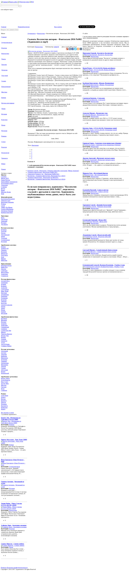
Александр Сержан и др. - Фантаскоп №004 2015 (43, 174)
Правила (3, 567)
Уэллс (3, 342)
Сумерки (4, 187)
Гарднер (3, 387)
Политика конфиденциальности (17, 567)
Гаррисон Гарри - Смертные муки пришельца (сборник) (102, 143)
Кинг (2, 217)
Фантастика (5, 53)
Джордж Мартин (6, 334)
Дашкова (4, 361)
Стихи (3, 142)
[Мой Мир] (81, 49)
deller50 (56, 47)
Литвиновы (5, 363)
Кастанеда (4, 406)
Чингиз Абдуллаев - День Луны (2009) (14, 439)
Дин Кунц (4, 219)
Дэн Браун (4, 224)
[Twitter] (75, 49)
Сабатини (4, 270)
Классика (4, 119)
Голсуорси (4, 255)
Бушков (3, 284)
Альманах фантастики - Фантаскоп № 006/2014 (43, 177)
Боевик (3, 97)
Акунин (3, 353)
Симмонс (4, 329)
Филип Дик (5, 335)
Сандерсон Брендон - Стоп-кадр (94, 98)
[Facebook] (72, 49)
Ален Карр (4, 395)
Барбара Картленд (7, 212)
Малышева (4, 365)
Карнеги (4, 400)
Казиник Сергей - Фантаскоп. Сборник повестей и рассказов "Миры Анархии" (53, 171)
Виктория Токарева (7, 202)
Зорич (3, 308)
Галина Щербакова (7, 209)
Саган (3, 205)
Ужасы (3, 59)
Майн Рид (4, 267)
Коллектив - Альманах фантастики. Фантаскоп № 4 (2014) (46, 179)
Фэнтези (4, 48)
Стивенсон (4, 276)
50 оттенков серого (7, 183)
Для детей (4, 75)
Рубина (3, 204)
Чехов (3, 236)
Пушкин (4, 229)
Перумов (4, 293)
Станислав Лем (6, 330)
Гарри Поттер (5, 180)
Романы (3, 136)
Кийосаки (4, 407)
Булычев (4, 300)
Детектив (4, 70)
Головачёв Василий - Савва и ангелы (95, 190)
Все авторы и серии (7, 412)
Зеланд (3, 397)
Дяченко (3, 301)
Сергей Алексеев (6, 305)
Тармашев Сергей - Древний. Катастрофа (97, 205)
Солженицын (5, 240)
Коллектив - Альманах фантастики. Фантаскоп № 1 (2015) (46, 176)
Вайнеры (4, 356)
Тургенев (4, 238)
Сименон (4, 390)
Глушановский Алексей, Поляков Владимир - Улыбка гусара (104, 265)
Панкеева (4, 296)
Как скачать (58, 27)
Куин (2, 389)
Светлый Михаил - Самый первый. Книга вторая (100, 250)
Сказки (3, 81)
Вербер (3, 337)
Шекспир (4, 260)
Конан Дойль (5, 378)
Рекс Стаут (4, 382)
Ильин (3, 371)
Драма (3, 108)
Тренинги (4, 158)
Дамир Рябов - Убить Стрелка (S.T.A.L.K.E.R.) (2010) (11, 504)
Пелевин (4, 404)
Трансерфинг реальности (9, 182)
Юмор (3, 164)
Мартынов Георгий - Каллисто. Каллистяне (98, 53)
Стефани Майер (6, 346)
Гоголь (3, 233)
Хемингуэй (4, 248)
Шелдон (3, 385)
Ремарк (3, 247)
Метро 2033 (5, 178)
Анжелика (4, 274)
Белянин (4, 286)
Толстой (3, 231)
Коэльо (3, 399)
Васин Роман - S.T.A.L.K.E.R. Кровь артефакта (99, 68)
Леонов (3, 366)
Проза (3, 125)
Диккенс (4, 250)
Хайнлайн (4, 325)
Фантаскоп (35, 145)
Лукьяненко (5, 294)
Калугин (4, 303)
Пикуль (3, 402)
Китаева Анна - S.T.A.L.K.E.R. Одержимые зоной (100, 128)
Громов (3, 312)
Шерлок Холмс (6, 192)
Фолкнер (4, 252)
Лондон (3, 269)
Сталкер (3, 176)
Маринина (4, 358)
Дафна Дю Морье (6, 207)
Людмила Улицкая (7, 211)
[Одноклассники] (78, 49)
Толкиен (4, 324)
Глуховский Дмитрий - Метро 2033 (94, 220)
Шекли (3, 332)
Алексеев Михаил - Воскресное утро (95, 113)
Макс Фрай (4, 291)
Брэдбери (4, 318)
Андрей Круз (5, 281)
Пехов (3, 310)
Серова (3, 368)
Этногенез (4, 185)
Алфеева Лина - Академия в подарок (13, 525)
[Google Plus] (67, 49)
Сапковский (5, 327)
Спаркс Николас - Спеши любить (12, 544)
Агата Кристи (5, 380)
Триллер (4, 64)
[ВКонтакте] (70, 49)
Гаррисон (4, 341)
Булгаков (4, 241)
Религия (4, 147)
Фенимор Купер (6, 265)
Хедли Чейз (5, 383)
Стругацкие (5, 289)
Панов (3, 306)
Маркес (3, 259)
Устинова (4, 359)
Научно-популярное (7, 103)
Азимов (3, 339)
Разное (3, 169)
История (4, 114)
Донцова (4, 354)
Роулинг (3, 322)
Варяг (3, 190)
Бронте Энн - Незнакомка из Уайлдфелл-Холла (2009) (10, 418)
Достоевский (5, 235)
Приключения (5, 86)
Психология (5, 153)
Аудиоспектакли (6, 42)
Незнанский (5, 373)
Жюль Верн (5, 272)
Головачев (4, 298)
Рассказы (4, 131)
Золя (2, 257)
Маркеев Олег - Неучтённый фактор (95, 173)
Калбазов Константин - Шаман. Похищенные (98, 83)
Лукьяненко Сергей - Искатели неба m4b (97, 235)
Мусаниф (4, 313)
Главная (3, 27)
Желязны (4, 320)
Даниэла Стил (5, 200)
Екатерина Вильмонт (8, 199)
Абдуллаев (4, 370)
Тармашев (4, 282)
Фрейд (3, 409)
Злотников (4, 351)
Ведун (3, 188)
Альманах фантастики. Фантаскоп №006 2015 (42, 172)
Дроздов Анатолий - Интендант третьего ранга (99, 158)
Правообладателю (24, 27)
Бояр (2, 194)
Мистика (4, 92)
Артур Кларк (5, 344)
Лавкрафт (4, 221)
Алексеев (4, 288)
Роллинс (4, 223)
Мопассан (4, 253)
